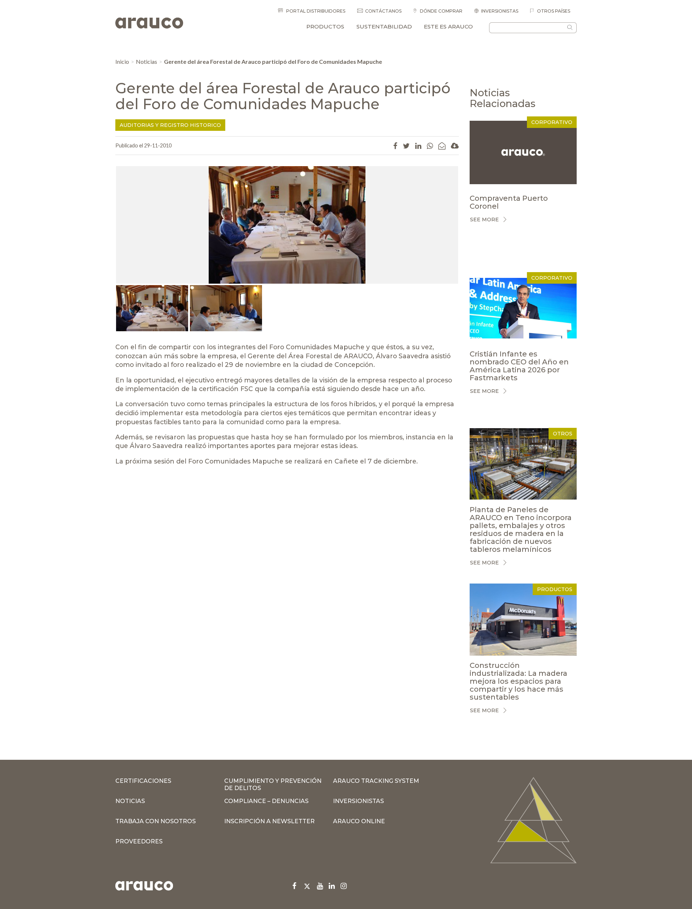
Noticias (146, 61)
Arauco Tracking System (376, 780)
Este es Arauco (448, 26)
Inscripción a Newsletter (269, 821)
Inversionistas (499, 11)
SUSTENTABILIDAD (384, 26)
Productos (325, 26)
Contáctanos (383, 11)
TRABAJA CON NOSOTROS (155, 821)
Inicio (122, 61)
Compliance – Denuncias (266, 801)
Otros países (553, 11)
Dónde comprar (440, 11)
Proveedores (139, 841)
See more (484, 219)
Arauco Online (359, 821)
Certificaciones (143, 780)
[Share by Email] (441, 145)
